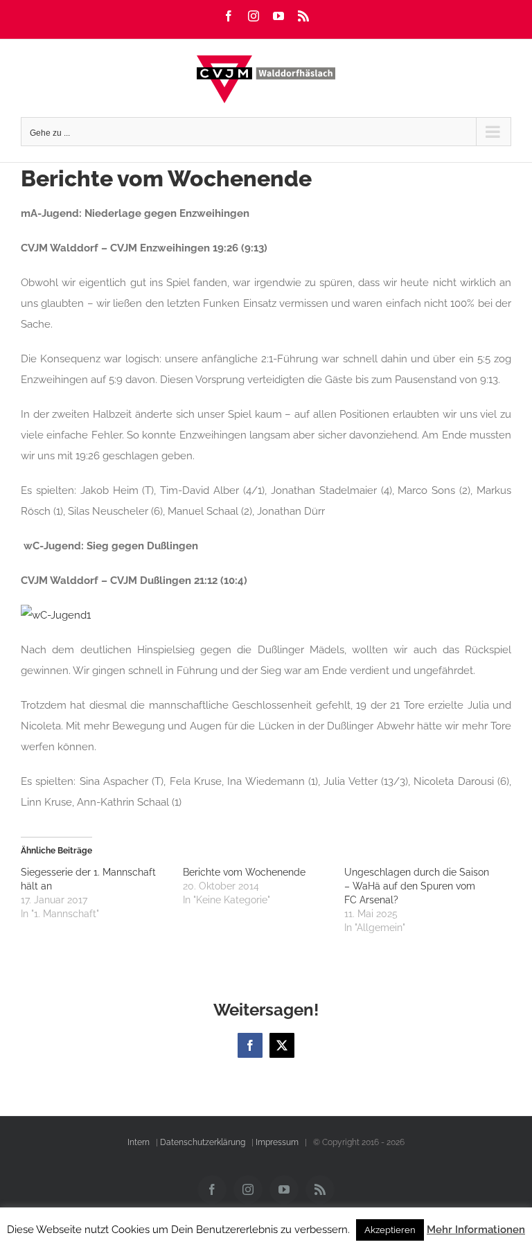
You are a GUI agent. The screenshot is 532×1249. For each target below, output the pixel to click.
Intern (138, 1142)
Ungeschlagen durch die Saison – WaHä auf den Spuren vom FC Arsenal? (416, 886)
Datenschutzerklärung (202, 1142)
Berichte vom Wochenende (244, 872)
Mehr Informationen (476, 1229)
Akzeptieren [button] (390, 1230)
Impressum (277, 1142)
